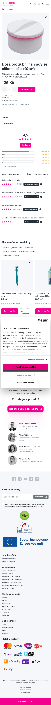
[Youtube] (25, 479)
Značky (4, 600)
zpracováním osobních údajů (25, 506)
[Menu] (47, 3)
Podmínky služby (20, 682)
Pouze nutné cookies (25, 382)
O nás (4, 624)
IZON (28, 698)
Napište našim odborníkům (23, 409)
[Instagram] (20, 479)
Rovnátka (10, 9)
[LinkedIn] (37, 479)
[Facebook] (14, 479)
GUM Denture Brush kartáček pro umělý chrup (16, 295)
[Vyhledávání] (31, 4)
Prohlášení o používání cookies (12, 585)
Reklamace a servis (8, 606)
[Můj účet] (39, 4)
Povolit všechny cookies (26, 367)
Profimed (11, 104)
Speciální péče (17, 247)
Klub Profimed (6, 609)
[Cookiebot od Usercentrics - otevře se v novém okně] (38, 320)
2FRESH (34, 698)
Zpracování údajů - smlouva (11, 576)
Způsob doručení (7, 573)
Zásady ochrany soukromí (40, 680)
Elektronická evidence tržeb (11, 582)
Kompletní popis (21, 77)
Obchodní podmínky (9, 570)
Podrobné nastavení (35, 360)
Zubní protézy (29, 247)
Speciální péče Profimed (27, 251)
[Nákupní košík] (43, 3)
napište (32, 393)
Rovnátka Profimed (9, 251)
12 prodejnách (13, 100)
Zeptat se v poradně (8, 561)
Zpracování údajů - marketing (12, 579)
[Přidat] (14, 89)
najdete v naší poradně (34, 390)
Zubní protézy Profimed (11, 255)
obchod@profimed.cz (9, 558)
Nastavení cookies (8, 588)
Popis (5, 117)
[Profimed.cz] (8, 3)
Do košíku (25, 89)
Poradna (4, 597)
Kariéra (4, 630)
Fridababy (5, 612)
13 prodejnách (25, 313)
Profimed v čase (7, 627)
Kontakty (5, 633)
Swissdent (5, 615)
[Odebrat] (4, 89)
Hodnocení (8, 123)
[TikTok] (31, 479)
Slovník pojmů (6, 603)
